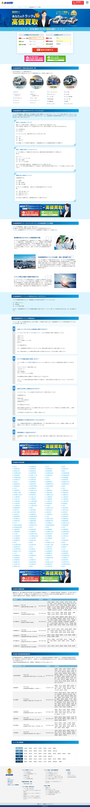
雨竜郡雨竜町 (49, 481)
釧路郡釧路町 (17, 507)
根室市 (47, 540)
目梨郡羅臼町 (49, 553)
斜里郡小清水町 (49, 518)
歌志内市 (16, 481)
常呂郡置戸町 (33, 531)
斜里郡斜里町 (65, 518)
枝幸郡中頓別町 (33, 486)
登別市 (15, 542)
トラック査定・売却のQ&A (28, 788)
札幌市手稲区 (17, 512)
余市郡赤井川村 (65, 562)
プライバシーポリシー (45, 46)
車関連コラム (48, 787)
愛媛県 (59, 759)
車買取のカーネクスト (47, 804)
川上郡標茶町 (17, 505)
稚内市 (63, 566)
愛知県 (64, 753)
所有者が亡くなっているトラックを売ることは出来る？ (32, 794)
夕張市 (47, 559)
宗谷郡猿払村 (49, 523)
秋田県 (44, 748)
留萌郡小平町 (17, 566)
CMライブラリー (11, 780)
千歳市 (63, 527)
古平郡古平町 (49, 549)
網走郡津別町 (33, 471)
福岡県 (25, 761)
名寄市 (63, 538)
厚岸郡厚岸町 (49, 468)
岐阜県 (54, 753)
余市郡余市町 (33, 564)
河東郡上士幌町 (17, 492)
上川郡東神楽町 (33, 501)
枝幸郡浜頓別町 (49, 486)
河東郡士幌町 (49, 492)
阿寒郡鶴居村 (33, 466)
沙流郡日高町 (49, 514)
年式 (23, 41)
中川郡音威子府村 (34, 536)
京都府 (30, 756)
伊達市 (47, 527)
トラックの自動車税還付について (29, 773)
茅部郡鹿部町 (49, 503)
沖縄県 (60, 761)
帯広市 (63, 488)
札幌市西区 (48, 512)
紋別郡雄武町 (17, 555)
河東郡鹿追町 (33, 492)
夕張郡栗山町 (65, 557)
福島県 (54, 748)
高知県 (64, 759)
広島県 (40, 759)
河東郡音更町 (65, 490)
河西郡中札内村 (33, 490)
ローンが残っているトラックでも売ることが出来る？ (32, 791)
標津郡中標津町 (33, 516)
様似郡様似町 (33, 514)
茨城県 (25, 751)
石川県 (35, 753)
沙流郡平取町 (65, 514)
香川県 (54, 759)
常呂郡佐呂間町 (65, 531)
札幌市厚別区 (65, 507)
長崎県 (35, 761)
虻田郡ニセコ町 (33, 475)
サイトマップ (10, 783)
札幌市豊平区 (33, 512)
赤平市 (15, 466)
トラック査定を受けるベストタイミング (53, 775)
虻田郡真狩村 (49, 475)
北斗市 (63, 549)
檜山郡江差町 (33, 544)
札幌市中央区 (65, 509)
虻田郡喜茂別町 (17, 473)
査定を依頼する (45, 50)
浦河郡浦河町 (33, 481)
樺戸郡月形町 (33, 494)
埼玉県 (40, 751)
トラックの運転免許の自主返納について (53, 792)
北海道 (25, 748)
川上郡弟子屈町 (33, 505)
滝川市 (31, 527)
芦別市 (63, 466)
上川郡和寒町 (17, 503)
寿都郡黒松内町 (49, 520)
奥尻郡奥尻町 (33, 488)
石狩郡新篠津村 (17, 477)
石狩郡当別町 (33, 477)
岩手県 (35, 748)
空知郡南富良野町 (18, 527)
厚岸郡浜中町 (65, 468)
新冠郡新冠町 (17, 540)
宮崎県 (49, 761)
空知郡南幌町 (65, 525)
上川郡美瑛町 (17, 501)
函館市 (31, 542)
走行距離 (24, 44)
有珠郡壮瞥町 (65, 479)
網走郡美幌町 (49, 471)
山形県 (49, 748)
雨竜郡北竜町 (33, 483)
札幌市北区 (16, 509)
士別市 (47, 516)
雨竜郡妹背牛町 (65, 483)
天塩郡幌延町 (65, 529)
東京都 (49, 751)
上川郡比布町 (65, 501)
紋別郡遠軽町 (65, 553)
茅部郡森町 (64, 503)
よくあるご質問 (26, 777)
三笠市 (15, 553)
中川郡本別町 (33, 538)
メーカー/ (25, 38)
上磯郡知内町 (65, 494)
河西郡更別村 (17, 490)
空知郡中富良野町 (50, 525)
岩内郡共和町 (33, 479)
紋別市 (31, 557)
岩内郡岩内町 (17, 479)
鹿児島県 (55, 761)
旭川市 (47, 466)
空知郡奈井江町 (33, 525)
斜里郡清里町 (33, 518)
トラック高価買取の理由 (28, 778)
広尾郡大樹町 (65, 544)
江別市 (15, 488)
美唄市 (63, 542)
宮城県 (40, 748)
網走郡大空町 (17, 471)
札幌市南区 (16, 514)
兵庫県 (40, 756)
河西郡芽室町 (49, 490)
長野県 (49, 753)
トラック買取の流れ (27, 772)
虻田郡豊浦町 (17, 475)
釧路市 (31, 507)
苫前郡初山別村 (33, 533)
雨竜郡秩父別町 (65, 481)
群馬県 (35, 751)
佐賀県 (30, 761)
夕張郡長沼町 (17, 559)
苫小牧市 (16, 533)
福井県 (40, 753)
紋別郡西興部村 (65, 555)
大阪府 (35, 756)
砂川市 (15, 523)
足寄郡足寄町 (17, 468)
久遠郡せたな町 (49, 507)
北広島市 (48, 505)
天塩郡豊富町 (49, 529)
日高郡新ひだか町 (50, 542)
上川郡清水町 (65, 497)
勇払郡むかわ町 (49, 562)
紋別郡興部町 (33, 555)
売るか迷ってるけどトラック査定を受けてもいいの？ (32, 798)
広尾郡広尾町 (17, 546)
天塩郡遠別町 (17, 529)
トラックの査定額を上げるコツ (51, 773)
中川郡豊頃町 (49, 536)
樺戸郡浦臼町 (65, 492)
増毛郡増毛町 (33, 551)
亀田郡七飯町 (33, 503)
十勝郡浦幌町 (17, 531)
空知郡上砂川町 (65, 523)
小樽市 (47, 488)
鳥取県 (25, 759)
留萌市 (31, 566)
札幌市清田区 (33, 509)
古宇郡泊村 (32, 549)
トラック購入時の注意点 (50, 794)
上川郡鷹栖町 (49, 499)
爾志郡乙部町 (33, 540)
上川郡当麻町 (65, 499)
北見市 (63, 505)
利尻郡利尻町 (49, 564)
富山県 (30, 753)
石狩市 (47, 477)
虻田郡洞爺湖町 (65, 473)
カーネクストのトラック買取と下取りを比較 (54, 777)
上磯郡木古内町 (49, 494)
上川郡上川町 (33, 497)
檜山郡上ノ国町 (49, 544)
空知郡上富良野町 (18, 525)
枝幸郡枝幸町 (17, 486)
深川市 (31, 546)
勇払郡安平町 (17, 562)
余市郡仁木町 (17, 564)
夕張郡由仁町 (33, 559)
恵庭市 (63, 486)
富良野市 (64, 546)
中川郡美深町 (17, 538)
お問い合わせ (10, 781)
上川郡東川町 (49, 501)
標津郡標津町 (17, 516)
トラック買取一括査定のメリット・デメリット (54, 779)
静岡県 (59, 753)
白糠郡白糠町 (33, 520)
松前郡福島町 (49, 551)
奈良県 (44, 756)
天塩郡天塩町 (33, 529)
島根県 (30, 759)
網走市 (63, 471)
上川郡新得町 (33, 499)
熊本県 (40, 761)
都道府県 (51, 44)
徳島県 (49, 759)
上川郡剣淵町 (49, 497)
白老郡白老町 (17, 520)
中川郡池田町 (17, 536)
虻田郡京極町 (33, 473)
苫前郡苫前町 (49, 533)
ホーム (9, 778)
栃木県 (30, 751)
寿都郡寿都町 (65, 520)
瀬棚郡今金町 (33, 523)
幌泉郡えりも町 (17, 551)
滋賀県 (25, 756)
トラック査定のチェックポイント (51, 772)
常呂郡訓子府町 (49, 531)
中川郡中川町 (65, 536)
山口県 (44, 759)
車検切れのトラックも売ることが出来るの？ (32, 796)
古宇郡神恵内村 (17, 549)
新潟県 (25, 753)
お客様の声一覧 (26, 775)
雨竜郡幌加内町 (49, 483)
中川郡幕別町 (49, 538)
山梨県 (44, 753)
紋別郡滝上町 (49, 555)
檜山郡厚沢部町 (17, 544)
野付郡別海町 (65, 540)
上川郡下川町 (17, 499)
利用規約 (38, 46)
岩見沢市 (48, 479)
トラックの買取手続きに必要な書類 (52, 791)
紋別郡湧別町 (17, 557)
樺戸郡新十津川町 (18, 494)
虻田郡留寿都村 (65, 475)
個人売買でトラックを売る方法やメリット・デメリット (54, 782)
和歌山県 (50, 756)
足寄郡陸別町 (33, 468)
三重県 (68, 753)
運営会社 (69, 772)
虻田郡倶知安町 (49, 473)
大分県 (44, 761)
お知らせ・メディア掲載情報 (13, 784)
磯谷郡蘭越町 (65, 477)
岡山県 (35, 759)
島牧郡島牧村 (65, 516)
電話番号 (51, 41)
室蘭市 (31, 553)
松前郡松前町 (65, 551)
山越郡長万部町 (49, 557)
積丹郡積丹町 (17, 518)
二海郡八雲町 (49, 546)
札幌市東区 (64, 512)
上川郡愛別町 (17, 497)
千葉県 (44, 751)
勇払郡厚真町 (65, 559)
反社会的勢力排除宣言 (71, 777)
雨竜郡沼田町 (17, 483)
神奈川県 (55, 751)
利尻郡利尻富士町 (66, 564)
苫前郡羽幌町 (65, 533)
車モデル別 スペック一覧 (50, 789)
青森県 (30, 748)
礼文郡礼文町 (49, 566)
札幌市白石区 (49, 509)
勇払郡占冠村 (33, 562)
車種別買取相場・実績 (27, 783)
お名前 (50, 38)
